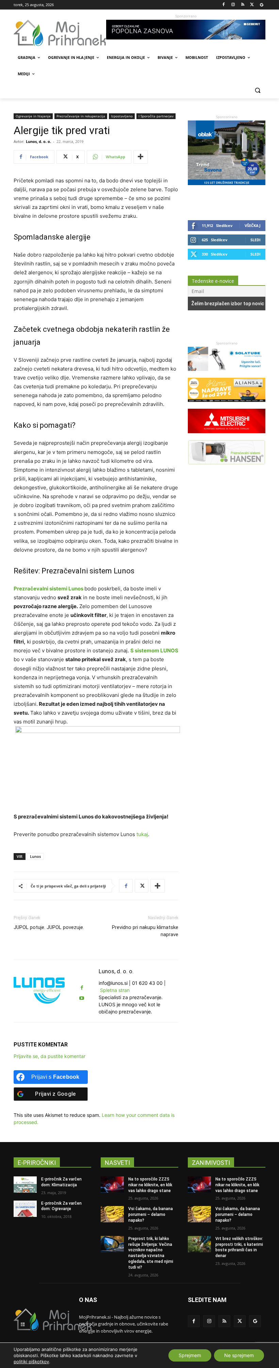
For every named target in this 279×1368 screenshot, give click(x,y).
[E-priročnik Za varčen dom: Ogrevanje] (25, 1209)
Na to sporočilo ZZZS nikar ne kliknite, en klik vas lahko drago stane (150, 1185)
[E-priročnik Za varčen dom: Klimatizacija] (25, 1184)
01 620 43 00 (147, 983)
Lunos (35, 856)
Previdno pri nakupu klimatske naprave (145, 931)
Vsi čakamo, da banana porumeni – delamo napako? (150, 1214)
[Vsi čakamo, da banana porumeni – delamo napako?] (112, 1214)
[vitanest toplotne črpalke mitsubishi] (226, 436)
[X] (252, 5)
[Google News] (261, 5)
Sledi (255, 239)
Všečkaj (253, 225)
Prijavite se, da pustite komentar (49, 1056)
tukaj (142, 834)
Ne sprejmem (239, 1355)
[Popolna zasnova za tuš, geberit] (185, 29)
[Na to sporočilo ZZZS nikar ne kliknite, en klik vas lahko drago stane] (112, 1184)
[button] (257, 90)
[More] (140, 157)
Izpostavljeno (122, 116)
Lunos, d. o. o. (38, 141)
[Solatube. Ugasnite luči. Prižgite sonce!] (226, 374)
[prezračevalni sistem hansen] (226, 468)
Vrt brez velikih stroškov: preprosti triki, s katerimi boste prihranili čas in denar (239, 1247)
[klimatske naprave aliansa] (226, 405)
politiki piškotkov (31, 1361)
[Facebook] (224, 5)
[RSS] (243, 5)
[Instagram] (233, 5)
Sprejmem (190, 1355)
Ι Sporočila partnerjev (156, 116)
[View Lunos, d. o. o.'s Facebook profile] (81, 988)
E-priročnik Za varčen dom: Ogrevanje (61, 1206)
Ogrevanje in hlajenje (33, 116)
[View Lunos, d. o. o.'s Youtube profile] (81, 998)
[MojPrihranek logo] (60, 33)
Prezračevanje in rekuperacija (80, 116)
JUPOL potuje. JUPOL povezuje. (49, 927)
